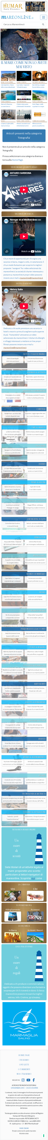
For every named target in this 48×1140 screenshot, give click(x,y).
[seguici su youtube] (28, 1080)
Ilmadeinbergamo (18, 1088)
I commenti (24, 1069)
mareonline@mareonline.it (31, 278)
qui (33, 878)
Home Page (17, 160)
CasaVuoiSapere (32, 1088)
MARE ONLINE (24, 1128)
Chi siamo (24, 1060)
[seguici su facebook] (34, 1080)
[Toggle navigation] (43, 17)
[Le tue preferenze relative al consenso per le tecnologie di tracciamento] (43, 1135)
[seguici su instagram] (23, 1080)
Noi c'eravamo (24, 1074)
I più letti (24, 1064)
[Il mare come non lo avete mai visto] (24, 44)
